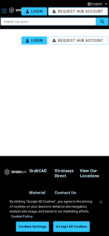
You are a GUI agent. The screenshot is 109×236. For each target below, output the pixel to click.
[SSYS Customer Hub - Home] (19, 10)
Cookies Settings (32, 226)
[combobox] (46, 21)
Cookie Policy (22, 216)
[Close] (100, 202)
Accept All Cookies (71, 226)
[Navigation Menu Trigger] (4, 11)
